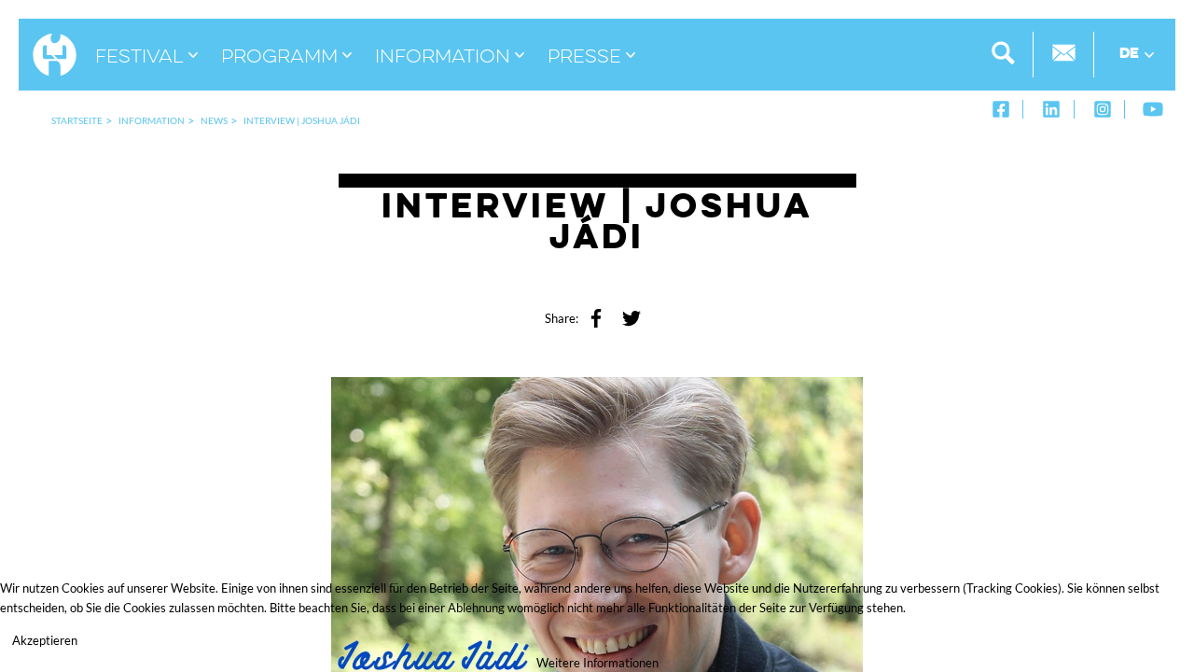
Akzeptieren (44, 640)
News (214, 120)
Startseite (77, 120)
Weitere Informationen (597, 662)
